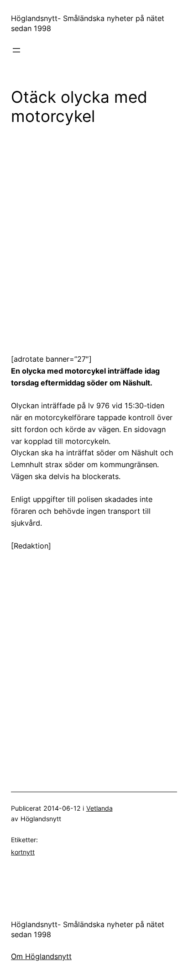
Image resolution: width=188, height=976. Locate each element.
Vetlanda (99, 808)
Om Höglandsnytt (41, 956)
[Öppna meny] (16, 50)
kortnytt (23, 852)
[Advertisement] (94, 233)
